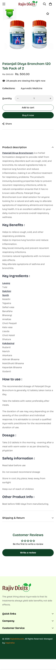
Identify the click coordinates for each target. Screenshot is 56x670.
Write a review (28, 552)
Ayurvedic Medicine (31, 88)
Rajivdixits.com (17, 639)
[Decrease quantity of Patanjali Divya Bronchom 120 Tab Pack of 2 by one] (18, 98)
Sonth (5, 295)
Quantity (7, 98)
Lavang (6, 283)
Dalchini (6, 291)
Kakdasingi (8, 343)
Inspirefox (10, 643)
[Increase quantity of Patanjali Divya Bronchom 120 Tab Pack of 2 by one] (50, 98)
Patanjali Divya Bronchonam (17, 153)
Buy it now (28, 115)
